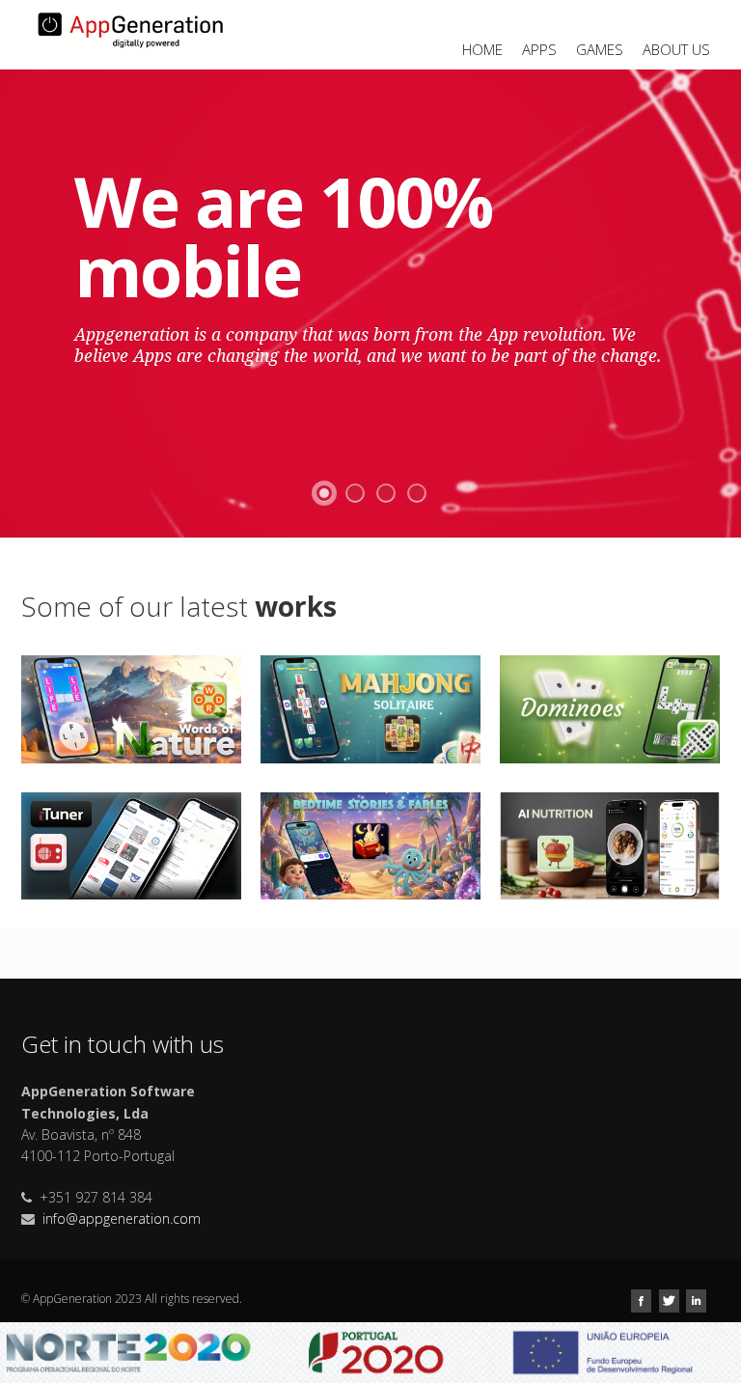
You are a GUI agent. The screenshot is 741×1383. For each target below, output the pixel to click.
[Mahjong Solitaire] (370, 708)
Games (599, 49)
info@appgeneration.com (121, 1218)
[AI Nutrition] (610, 845)
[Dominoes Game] (610, 708)
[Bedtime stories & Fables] (370, 844)
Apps (539, 49)
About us (676, 49)
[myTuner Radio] (131, 844)
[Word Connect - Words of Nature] (131, 708)
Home (482, 49)
